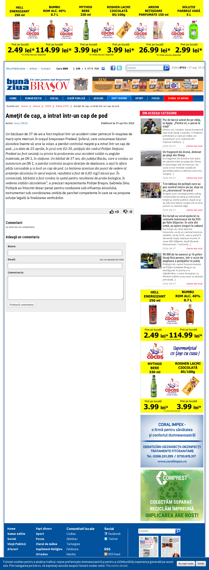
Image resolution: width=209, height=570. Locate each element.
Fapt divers (119, 98)
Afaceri (98, 98)
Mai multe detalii (117, 566)
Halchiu (71, 554)
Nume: (12, 246)
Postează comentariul (22, 304)
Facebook (114, 534)
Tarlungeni (73, 544)
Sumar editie (33, 98)
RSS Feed (114, 554)
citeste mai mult (194, 146)
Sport (139, 98)
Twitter (113, 539)
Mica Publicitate (15, 68)
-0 (130, 212)
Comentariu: (16, 272)
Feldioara (73, 549)
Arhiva (33, 68)
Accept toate (185, 563)
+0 (117, 212)
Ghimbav (72, 539)
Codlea (71, 534)
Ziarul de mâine (178, 98)
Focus (156, 98)
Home (13, 98)
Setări (200, 563)
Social (54, 98)
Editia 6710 (62, 106)
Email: (12, 259)
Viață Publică (76, 98)
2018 (48, 106)
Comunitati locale (80, 529)
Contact (45, 68)
